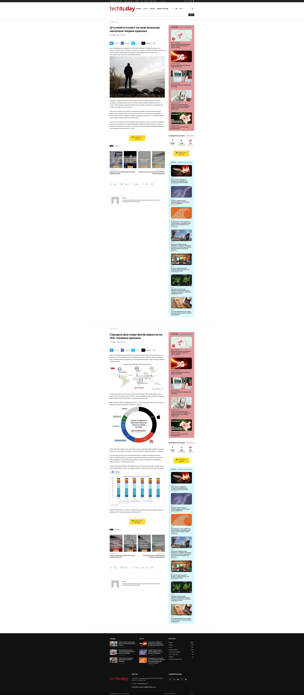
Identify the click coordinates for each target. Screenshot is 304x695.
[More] (154, 43)
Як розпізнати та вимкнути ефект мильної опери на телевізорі (126, 660)
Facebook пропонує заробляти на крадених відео (116, 159)
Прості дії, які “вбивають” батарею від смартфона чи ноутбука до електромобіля (179, 181)
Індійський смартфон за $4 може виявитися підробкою (130, 159)
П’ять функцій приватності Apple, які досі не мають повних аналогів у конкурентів (181, 313)
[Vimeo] (191, 1)
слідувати (181, 139)
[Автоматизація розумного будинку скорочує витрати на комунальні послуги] (181, 259)
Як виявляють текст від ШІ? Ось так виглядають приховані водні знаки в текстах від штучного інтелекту (181, 224)
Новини (116, 22)
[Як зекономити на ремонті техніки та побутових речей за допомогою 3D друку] (113, 652)
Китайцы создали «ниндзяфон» (144, 159)
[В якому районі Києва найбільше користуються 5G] (181, 56)
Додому (111, 22)
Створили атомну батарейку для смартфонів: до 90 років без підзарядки (158, 160)
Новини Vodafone (175, 42)
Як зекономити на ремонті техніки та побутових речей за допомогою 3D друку (127, 651)
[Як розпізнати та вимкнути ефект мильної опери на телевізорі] (113, 660)
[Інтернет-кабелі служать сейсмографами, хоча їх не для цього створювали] (181, 192)
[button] (192, 9)
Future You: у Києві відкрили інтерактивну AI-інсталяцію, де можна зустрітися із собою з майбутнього (180, 107)
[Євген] (111, 35)
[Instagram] (187, 1)
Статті (172, 178)
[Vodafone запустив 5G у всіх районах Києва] (181, 118)
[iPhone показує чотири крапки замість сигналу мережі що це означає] (113, 644)
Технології (116, 145)
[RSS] (174, 679)
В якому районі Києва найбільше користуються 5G (180, 66)
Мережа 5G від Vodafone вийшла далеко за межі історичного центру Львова (180, 46)
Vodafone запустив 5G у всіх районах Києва (179, 127)
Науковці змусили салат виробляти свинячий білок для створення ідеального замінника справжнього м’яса (181, 291)
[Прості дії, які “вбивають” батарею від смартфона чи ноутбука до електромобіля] (181, 171)
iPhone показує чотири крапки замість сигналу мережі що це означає (127, 643)
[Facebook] (184, 1)
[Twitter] (189, 1)
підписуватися (191, 139)
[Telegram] (177, 679)
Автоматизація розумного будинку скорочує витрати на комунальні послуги (180, 269)
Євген (114, 35)
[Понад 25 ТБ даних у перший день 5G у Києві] (181, 76)
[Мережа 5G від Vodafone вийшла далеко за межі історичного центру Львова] (181, 35)
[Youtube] (193, 1)
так (172, 139)
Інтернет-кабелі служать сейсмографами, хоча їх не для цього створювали (180, 202)
